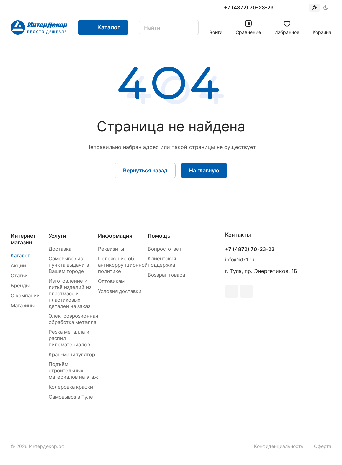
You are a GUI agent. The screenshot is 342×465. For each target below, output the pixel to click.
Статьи (19, 275)
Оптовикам (111, 281)
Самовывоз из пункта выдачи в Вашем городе (69, 264)
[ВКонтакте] (231, 291)
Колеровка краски (71, 387)
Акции (18, 265)
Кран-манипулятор (72, 354)
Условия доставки (119, 291)
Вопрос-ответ (165, 249)
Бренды (20, 285)
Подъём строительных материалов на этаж (73, 370)
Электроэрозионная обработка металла (73, 319)
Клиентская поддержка (162, 261)
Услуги (57, 235)
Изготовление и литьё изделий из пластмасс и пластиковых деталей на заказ (70, 293)
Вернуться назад (145, 170)
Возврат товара (166, 275)
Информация (115, 235)
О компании (25, 295)
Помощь (159, 235)
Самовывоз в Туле (71, 397)
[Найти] (190, 27)
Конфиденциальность (278, 446)
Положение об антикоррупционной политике (123, 264)
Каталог (20, 255)
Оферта (322, 446)
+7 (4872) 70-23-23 (249, 8)
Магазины (23, 305)
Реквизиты (111, 249)
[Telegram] (246, 291)
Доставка (60, 249)
